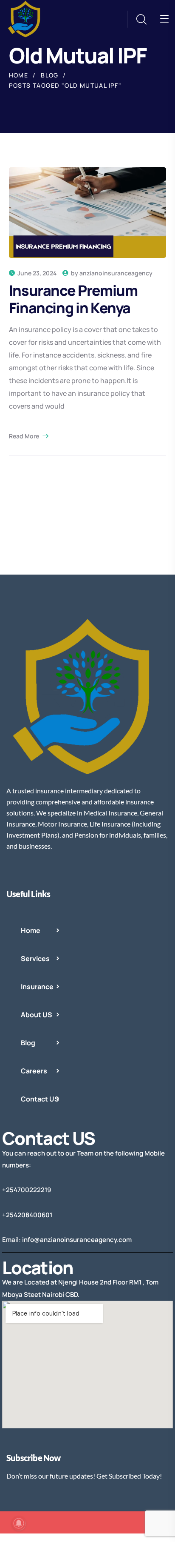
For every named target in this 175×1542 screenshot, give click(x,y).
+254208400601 (27, 1214)
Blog (50, 75)
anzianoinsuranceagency (115, 273)
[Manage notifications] (18, 1523)
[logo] (25, 18)
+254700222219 (26, 1189)
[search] (141, 19)
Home (18, 75)
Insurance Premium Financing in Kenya (73, 299)
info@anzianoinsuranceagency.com (77, 1239)
